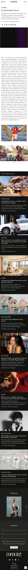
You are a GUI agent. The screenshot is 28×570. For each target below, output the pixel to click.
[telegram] (15, 25)
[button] (25, 133)
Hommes (4, 7)
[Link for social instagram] (15, 560)
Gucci (4, 62)
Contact (14, 563)
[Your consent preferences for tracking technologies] (25, 567)
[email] (2, 25)
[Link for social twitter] (9, 560)
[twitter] (11, 25)
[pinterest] (7, 25)
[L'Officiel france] (14, 2)
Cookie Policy (14, 567)
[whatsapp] (13, 25)
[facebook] (4, 25)
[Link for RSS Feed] (18, 560)
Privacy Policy (22, 543)
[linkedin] (9, 25)
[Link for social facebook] (12, 560)
